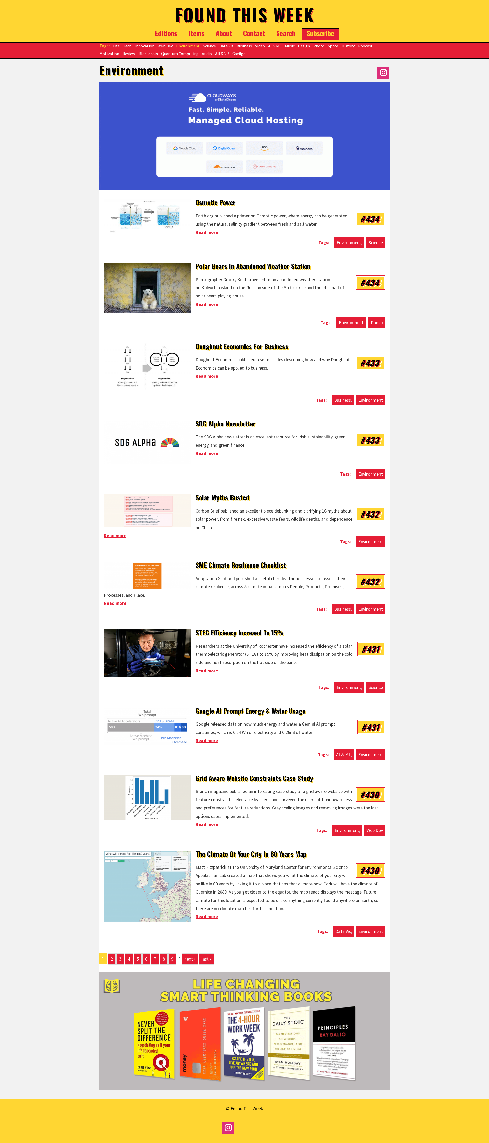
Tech (127, 45)
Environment (188, 45)
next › (189, 959)
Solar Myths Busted (222, 497)
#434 (369, 219)
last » (206, 959)
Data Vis (226, 45)
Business (244, 45)
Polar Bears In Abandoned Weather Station (253, 266)
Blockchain (148, 53)
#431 (370, 649)
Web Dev (165, 45)
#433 (369, 363)
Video (260, 45)
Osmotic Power (216, 202)
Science (209, 45)
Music (290, 45)
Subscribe (320, 33)
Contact (254, 33)
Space (333, 45)
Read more (207, 232)
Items (196, 33)
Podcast (365, 45)
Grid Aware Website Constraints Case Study (254, 778)
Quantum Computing (180, 53)
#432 (369, 514)
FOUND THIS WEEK (244, 15)
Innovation (144, 45)
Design (304, 45)
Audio (207, 53)
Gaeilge (239, 53)
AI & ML (274, 45)
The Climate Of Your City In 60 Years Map (251, 854)
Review (129, 53)
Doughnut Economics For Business (242, 346)
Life (116, 45)
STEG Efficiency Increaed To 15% (240, 632)
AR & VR (222, 53)
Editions (166, 33)
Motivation (109, 53)
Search (285, 33)
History (348, 45)
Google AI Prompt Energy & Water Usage (250, 711)
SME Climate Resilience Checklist (241, 565)
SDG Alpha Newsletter (225, 423)
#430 (369, 794)
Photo (318, 45)
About (224, 33)
